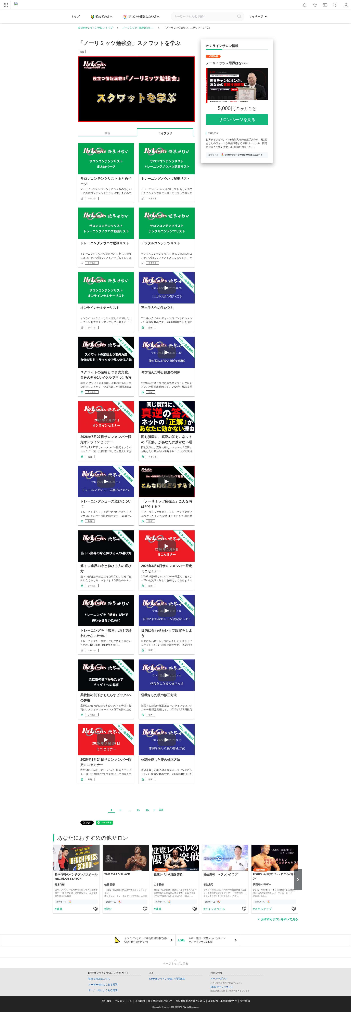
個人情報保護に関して (160, 1001)
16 (147, 810)
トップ (75, 16)
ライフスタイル (215, 908)
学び (109, 908)
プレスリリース (123, 1001)
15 (138, 810)
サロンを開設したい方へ (144, 16)
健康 (59, 908)
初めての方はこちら (99, 978)
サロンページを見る (237, 119)
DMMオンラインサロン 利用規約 (167, 978)
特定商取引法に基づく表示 (190, 1001)
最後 (161, 809)
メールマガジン (219, 978)
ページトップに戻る (175, 963)
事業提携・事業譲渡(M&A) (222, 1001)
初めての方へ (104, 16)
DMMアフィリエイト (221, 987)
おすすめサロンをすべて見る (279, 919)
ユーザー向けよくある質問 (102, 984)
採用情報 (245, 1001)
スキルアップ (263, 908)
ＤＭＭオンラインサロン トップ (95, 27)
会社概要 (107, 1001)
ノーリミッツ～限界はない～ (138, 27)
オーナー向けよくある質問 (102, 990)
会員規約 (140, 1001)
